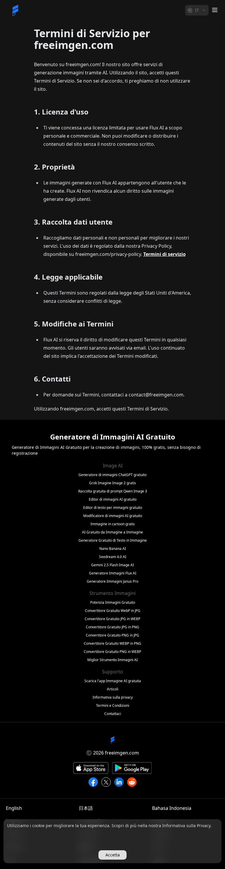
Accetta (112, 855)
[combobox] (197, 10)
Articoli (112, 689)
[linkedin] (119, 782)
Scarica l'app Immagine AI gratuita (112, 681)
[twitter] (106, 782)
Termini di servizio (164, 254)
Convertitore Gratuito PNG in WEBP (112, 651)
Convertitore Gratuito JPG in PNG (112, 627)
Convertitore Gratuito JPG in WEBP (112, 619)
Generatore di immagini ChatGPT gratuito (112, 475)
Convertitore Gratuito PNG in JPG (112, 635)
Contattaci (112, 713)
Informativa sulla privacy (113, 697)
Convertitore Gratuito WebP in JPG (112, 610)
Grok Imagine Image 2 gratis (112, 483)
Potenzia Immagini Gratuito (112, 602)
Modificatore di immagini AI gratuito (112, 516)
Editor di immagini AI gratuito (113, 499)
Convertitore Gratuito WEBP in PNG (112, 643)
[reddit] (132, 782)
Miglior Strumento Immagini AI (112, 660)
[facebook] (93, 782)
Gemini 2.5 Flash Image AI (112, 565)
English (14, 808)
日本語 (86, 808)
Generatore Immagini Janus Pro (112, 581)
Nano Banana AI (112, 548)
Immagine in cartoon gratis (113, 524)
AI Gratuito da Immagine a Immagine (112, 532)
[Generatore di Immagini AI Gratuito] (15, 10)
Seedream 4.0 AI (112, 557)
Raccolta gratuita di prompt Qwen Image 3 (112, 491)
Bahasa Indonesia (171, 808)
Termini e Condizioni (112, 705)
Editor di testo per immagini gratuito (112, 507)
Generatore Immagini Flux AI (112, 573)
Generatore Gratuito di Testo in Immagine (113, 540)
